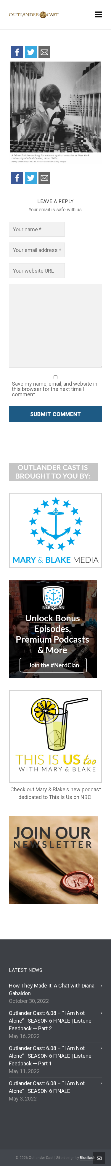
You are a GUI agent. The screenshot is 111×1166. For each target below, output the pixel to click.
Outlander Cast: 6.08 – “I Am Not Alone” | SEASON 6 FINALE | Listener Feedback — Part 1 (51, 1056)
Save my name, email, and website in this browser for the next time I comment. (54, 389)
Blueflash (87, 1158)
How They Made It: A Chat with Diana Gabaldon (51, 989)
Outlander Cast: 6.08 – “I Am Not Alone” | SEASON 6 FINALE (47, 1087)
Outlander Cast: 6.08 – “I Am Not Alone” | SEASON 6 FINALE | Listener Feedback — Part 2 (51, 1020)
